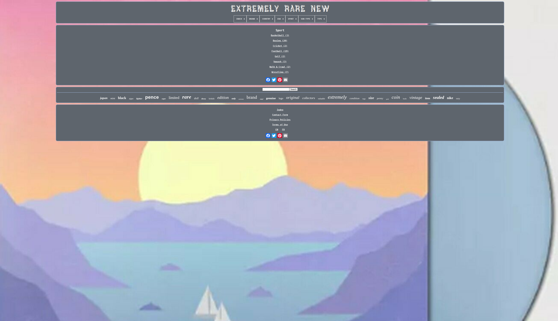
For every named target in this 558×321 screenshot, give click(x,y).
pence (152, 97)
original (292, 97)
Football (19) (280, 51)
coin (396, 97)
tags (364, 99)
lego (281, 98)
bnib (405, 99)
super (164, 99)
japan (104, 98)
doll (196, 98)
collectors (308, 98)
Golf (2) (280, 56)
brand (252, 97)
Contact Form (280, 114)
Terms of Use (280, 124)
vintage (415, 97)
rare (186, 97)
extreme (241, 99)
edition (223, 97)
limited (174, 98)
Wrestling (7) (280, 72)
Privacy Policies (280, 119)
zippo (131, 99)
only (234, 98)
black (122, 98)
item (427, 98)
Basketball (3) (280, 35)
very (458, 98)
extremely (337, 97)
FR (283, 129)
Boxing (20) (280, 40)
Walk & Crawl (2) (280, 67)
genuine (271, 98)
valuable (321, 99)
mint (112, 98)
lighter (139, 98)
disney (203, 99)
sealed (438, 97)
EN (277, 129)
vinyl (261, 99)
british (211, 98)
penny (380, 98)
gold (387, 99)
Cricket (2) (280, 46)
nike (450, 98)
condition (355, 98)
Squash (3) (280, 61)
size (371, 98)
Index (280, 110)
